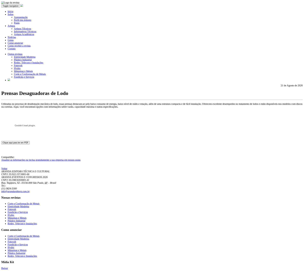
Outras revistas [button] (15, 54)
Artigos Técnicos (22, 28)
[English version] (9, 80)
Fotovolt (18, 65)
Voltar (4, 168)
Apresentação (21, 17)
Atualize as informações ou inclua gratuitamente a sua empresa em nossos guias (40, 160)
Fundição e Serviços (24, 77)
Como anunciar (15, 43)
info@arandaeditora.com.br (15, 191)
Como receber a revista (19, 45)
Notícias (12, 37)
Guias (10, 40)
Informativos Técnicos (25, 31)
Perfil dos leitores (22, 20)
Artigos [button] (11, 25)
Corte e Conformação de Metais (30, 74)
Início (10, 11)
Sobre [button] (10, 14)
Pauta (16, 23)
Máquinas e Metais (23, 71)
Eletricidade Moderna (24, 57)
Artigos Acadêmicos (24, 34)
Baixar (4, 268)
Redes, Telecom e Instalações (28, 62)
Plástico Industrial (23, 59)
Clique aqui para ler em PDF (15, 142)
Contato (12, 48)
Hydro (17, 68)
